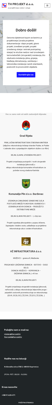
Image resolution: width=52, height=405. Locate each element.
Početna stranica (26, 403)
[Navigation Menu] (47, 5)
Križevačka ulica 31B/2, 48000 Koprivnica (21, 367)
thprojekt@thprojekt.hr (13, 337)
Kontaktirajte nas (26, 75)
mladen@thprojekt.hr (12, 334)
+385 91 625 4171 (8, 395)
